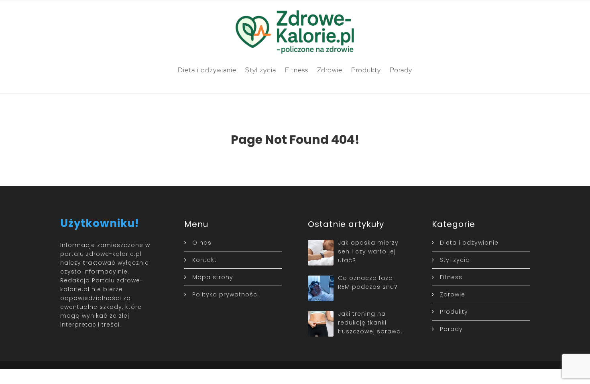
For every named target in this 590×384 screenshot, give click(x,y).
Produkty (366, 69)
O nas (202, 243)
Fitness (296, 69)
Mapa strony (212, 277)
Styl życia (260, 69)
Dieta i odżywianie (207, 69)
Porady (401, 69)
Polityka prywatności (225, 294)
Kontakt (204, 260)
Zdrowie (329, 69)
